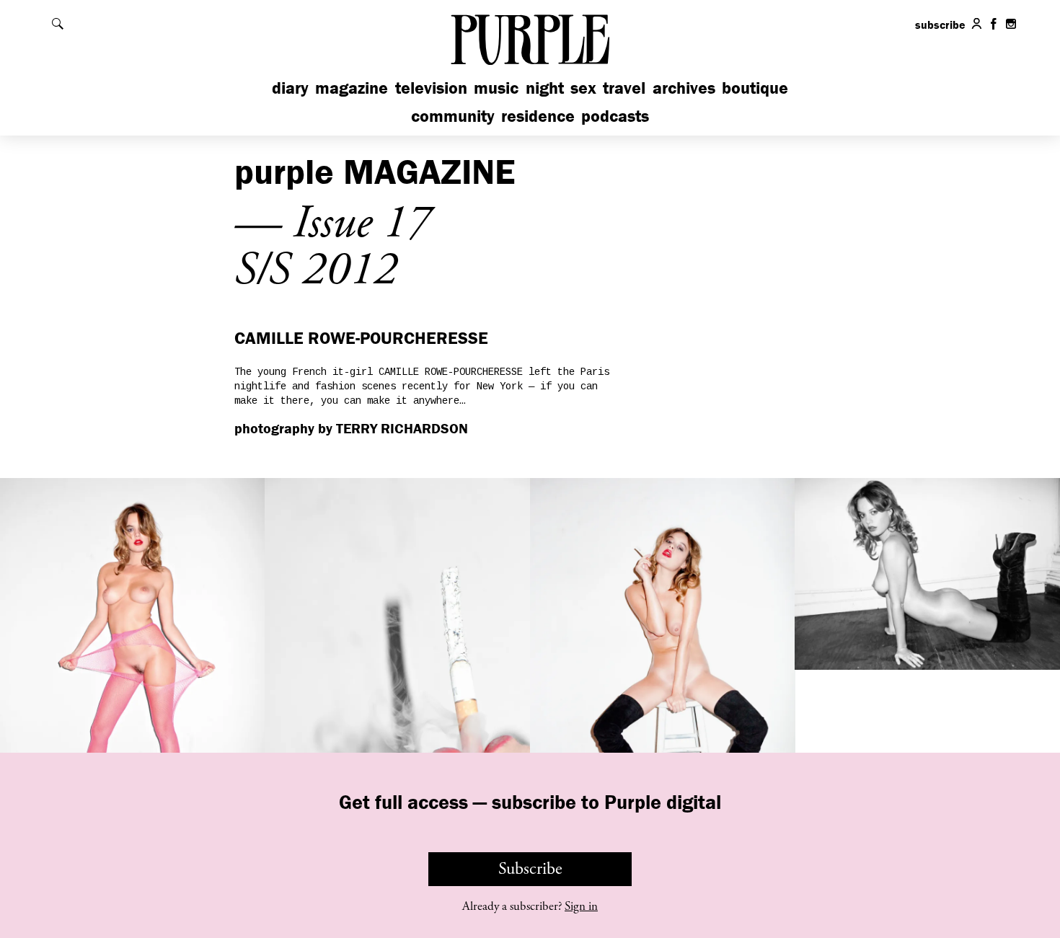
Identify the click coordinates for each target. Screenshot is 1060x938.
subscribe (940, 24)
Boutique (755, 87)
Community (453, 115)
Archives (684, 87)
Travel (624, 87)
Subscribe (530, 869)
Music (496, 87)
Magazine (351, 87)
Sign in (581, 906)
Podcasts (615, 115)
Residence (538, 115)
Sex (583, 87)
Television (431, 87)
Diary (290, 87)
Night (545, 87)
